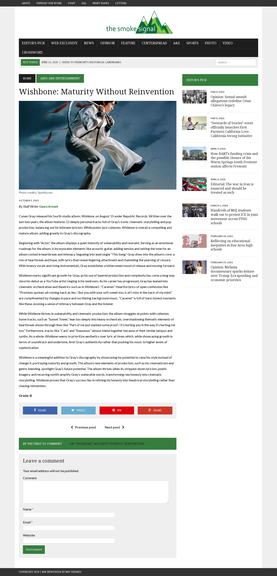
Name (27, 509)
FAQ (84, 3)
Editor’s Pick (33, 43)
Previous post (85, 427)
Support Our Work (49, 3)
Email (27, 522)
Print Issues (100, 3)
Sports (192, 43)
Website (29, 535)
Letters (121, 3)
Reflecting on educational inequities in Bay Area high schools (232, 245)
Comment (30, 478)
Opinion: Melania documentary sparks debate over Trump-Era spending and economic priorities (234, 273)
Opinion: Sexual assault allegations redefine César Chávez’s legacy (231, 101)
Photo (210, 43)
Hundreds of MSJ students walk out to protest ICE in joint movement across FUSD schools (234, 216)
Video (228, 43)
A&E (176, 43)
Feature (128, 43)
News (89, 43)
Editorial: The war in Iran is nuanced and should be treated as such (232, 188)
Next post (112, 427)
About (26, 3)
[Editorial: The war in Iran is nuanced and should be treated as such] (194, 188)
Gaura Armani (48, 206)
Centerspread (154, 43)
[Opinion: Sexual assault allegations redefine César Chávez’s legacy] (194, 101)
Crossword (32, 52)
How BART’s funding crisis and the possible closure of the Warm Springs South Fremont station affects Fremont (234, 160)
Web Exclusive (64, 43)
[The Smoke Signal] (138, 23)
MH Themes (73, 572)
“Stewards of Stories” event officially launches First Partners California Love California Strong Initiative (232, 129)
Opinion (107, 43)
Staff (71, 3)
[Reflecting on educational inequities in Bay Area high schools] (194, 245)
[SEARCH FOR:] (236, 62)
